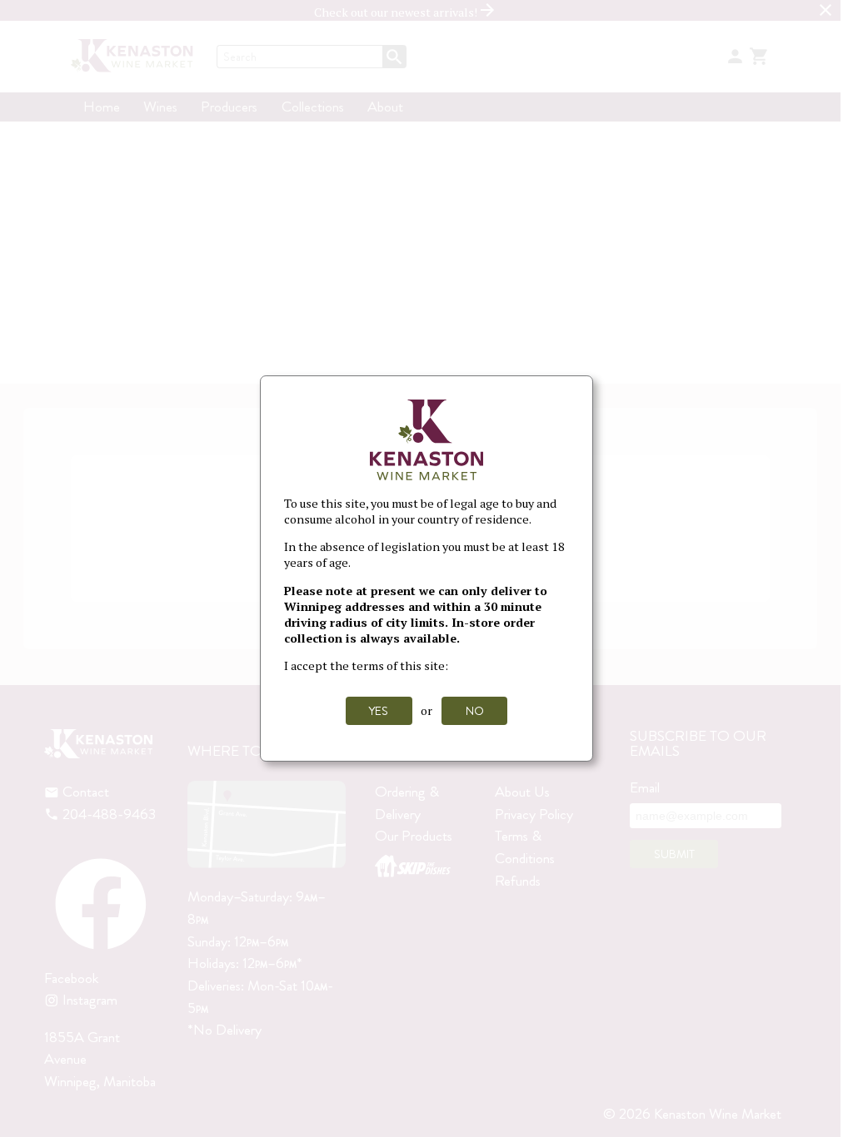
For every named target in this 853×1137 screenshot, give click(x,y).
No (475, 711)
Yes (378, 711)
